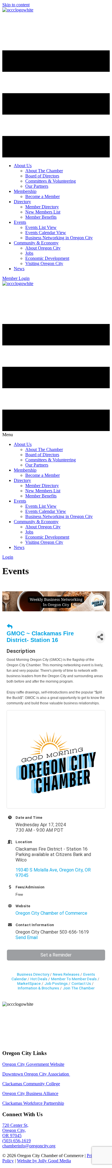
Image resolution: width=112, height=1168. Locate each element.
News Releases (66, 974)
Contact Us (81, 983)
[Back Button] (9, 626)
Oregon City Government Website (33, 1064)
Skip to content (16, 4)
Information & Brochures (38, 988)
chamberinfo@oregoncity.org (28, 1145)
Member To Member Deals (74, 979)
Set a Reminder (56, 955)
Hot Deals (38, 979)
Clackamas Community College (31, 1083)
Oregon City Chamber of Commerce (51, 913)
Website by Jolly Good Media (44, 1160)
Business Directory (33, 974)
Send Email (27, 937)
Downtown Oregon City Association (36, 1074)
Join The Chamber (78, 988)
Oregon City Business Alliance (30, 1093)
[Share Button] (100, 637)
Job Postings (56, 983)
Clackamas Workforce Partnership (33, 1103)
